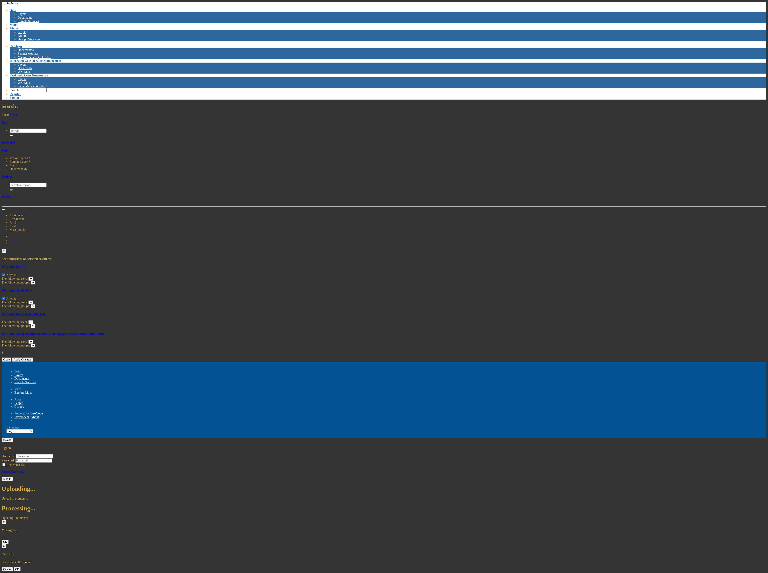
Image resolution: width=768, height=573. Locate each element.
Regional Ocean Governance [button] (29, 75)
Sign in (7, 478)
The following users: (15, 278)
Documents (25, 17)
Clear (13, 114)
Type (5, 150)
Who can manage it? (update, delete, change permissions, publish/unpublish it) (54, 333)
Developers (21, 417)
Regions (7, 176)
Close (6, 359)
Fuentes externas (28, 53)
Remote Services (28, 21)
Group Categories (29, 39)
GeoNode (36, 413)
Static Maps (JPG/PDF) (32, 86)
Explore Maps (23, 392)
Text (5, 122)
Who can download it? (17, 290)
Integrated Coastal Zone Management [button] (35, 60)
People (22, 32)
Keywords (8, 142)
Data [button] (13, 10)
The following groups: (16, 282)
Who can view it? (13, 266)
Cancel (7, 569)
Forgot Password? (13, 471)
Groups (22, 35)
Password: (8, 460)
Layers (22, 14)
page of (14, 240)
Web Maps (24, 82)
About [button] (14, 28)
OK (5, 541)
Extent (6, 196)
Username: (8, 456)
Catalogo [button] (16, 46)
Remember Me (15, 464)
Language (12, 427)
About (35, 417)
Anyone (11, 275)
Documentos (26, 50)
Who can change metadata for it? (24, 314)
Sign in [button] (14, 97)
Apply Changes (22, 359)
